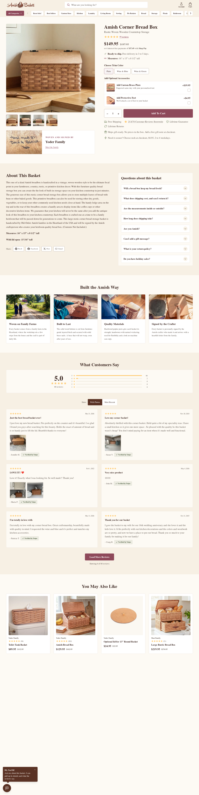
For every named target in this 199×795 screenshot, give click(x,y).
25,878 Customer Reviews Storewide (145, 121)
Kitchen (80, 13)
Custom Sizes (66, 13)
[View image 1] (12, 120)
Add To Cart (158, 113)
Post (48, 248)
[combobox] (108, 5)
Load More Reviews (99, 557)
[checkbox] (148, 88)
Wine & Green (140, 71)
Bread (143, 13)
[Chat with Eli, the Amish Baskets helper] (7, 788)
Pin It (20, 248)
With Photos (95, 402)
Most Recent (110, 402)
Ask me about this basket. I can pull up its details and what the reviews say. (17, 774)
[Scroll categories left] (27, 13)
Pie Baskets (131, 13)
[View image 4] (52, 120)
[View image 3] (38, 120)
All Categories (13, 13)
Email (60, 248)
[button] (50, 68)
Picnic (165, 13)
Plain (109, 71)
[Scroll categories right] (190, 13)
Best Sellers (51, 13)
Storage (154, 13)
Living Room (105, 13)
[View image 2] (25, 120)
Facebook (34, 248)
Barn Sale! (37, 13)
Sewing (119, 13)
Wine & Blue (122, 71)
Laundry (91, 13)
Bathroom (177, 13)
